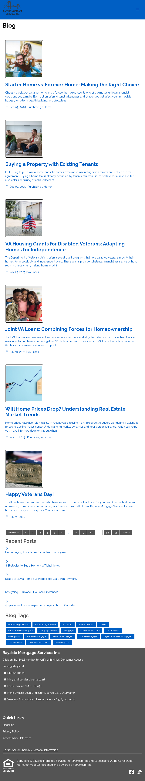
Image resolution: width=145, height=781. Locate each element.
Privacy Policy (11, 731)
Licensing (8, 724)
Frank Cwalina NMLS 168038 (24, 686)
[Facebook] (131, 772)
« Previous (13, 532)
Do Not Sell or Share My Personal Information (30, 750)
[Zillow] (139, 772)
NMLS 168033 (16, 672)
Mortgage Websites (29, 764)
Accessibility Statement (17, 738)
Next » (126, 532)
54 (116, 532)
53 (107, 532)
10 (91, 532)
